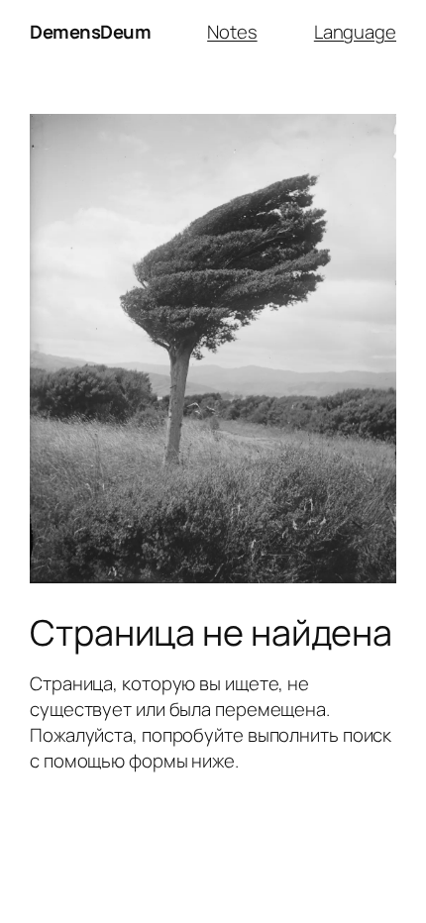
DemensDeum (90, 32)
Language (355, 32)
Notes (232, 32)
